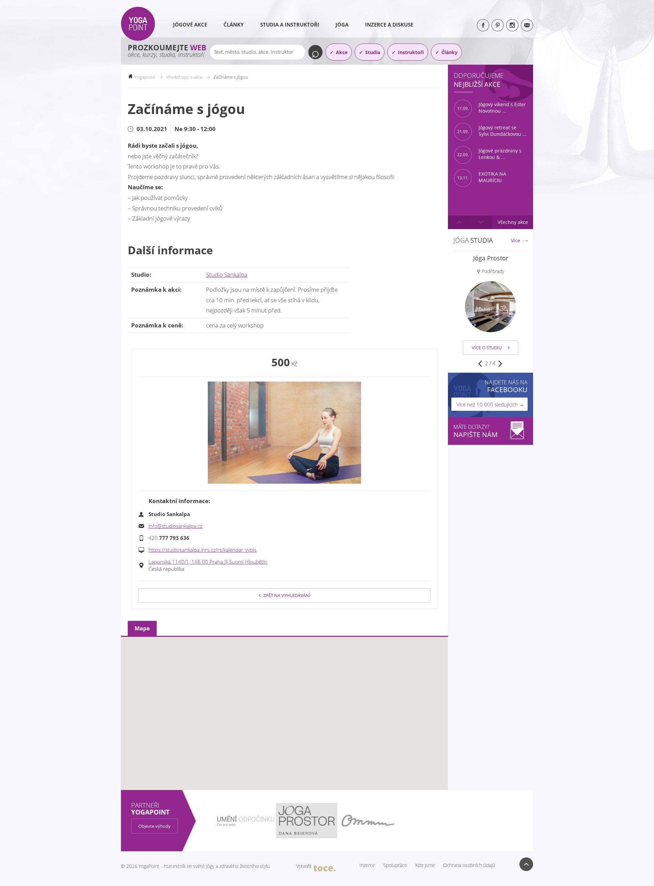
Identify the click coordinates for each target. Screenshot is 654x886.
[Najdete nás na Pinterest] (498, 25)
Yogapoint (145, 77)
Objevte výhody (154, 826)
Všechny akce (513, 222)
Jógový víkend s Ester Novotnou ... (491, 107)
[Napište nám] (527, 25)
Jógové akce (190, 24)
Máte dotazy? (475, 431)
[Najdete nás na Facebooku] (483, 25)
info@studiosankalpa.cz (175, 525)
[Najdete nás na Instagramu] (512, 25)
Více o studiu (487, 347)
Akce (341, 52)
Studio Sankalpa (226, 274)
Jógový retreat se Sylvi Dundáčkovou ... (492, 131)
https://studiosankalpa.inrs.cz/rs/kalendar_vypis (202, 549)
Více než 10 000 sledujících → (490, 404)
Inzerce (367, 865)
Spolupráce (395, 865)
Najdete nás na (506, 386)
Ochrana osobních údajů (469, 865)
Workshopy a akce (184, 77)
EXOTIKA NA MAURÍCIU (481, 177)
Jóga (342, 24)
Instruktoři (411, 52)
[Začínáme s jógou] (284, 433)
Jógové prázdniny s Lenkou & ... (489, 154)
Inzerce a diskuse (389, 24)
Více (515, 241)
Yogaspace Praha (490, 258)
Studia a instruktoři (289, 24)
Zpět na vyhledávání (286, 595)
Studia (372, 52)
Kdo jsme (425, 865)
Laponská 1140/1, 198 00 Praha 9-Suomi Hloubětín (208, 561)
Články (233, 24)
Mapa (142, 628)
